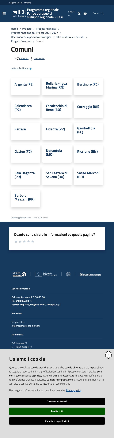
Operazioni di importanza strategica (31, 37)
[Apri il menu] (4, 13)
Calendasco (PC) (23, 108)
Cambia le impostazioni (57, 421)
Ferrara (20, 129)
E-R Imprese (18, 343)
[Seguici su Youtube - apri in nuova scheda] (84, 13)
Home (14, 29)
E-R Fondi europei (20, 347)
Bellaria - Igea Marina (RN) (56, 85)
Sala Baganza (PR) (25, 175)
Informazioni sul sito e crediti (26, 326)
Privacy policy (73, 390)
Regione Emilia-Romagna (20, 2)
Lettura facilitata (19, 68)
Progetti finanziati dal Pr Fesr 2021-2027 (34, 33)
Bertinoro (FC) (88, 84)
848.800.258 (22, 301)
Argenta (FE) (24, 84)
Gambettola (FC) (86, 130)
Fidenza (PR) (55, 129)
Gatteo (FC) (23, 151)
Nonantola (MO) (54, 152)
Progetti (26, 29)
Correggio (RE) (88, 107)
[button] (102, 13)
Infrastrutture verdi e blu (70, 37)
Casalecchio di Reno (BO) (56, 108)
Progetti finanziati (46, 29)
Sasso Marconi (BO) (88, 175)
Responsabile (18, 322)
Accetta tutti (57, 411)
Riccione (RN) (87, 151)
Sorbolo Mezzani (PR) (24, 197)
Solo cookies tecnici (57, 401)
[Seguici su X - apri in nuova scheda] (78, 13)
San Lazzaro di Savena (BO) (57, 175)
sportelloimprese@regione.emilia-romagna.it (35, 304)
